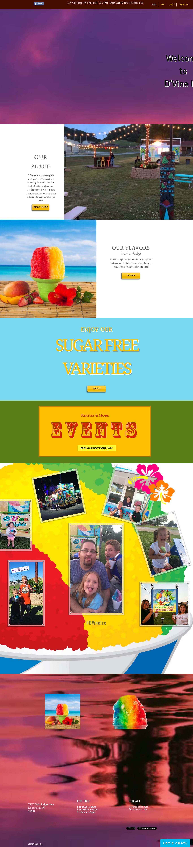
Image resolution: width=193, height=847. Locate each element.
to (183, 70)
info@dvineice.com (138, 806)
